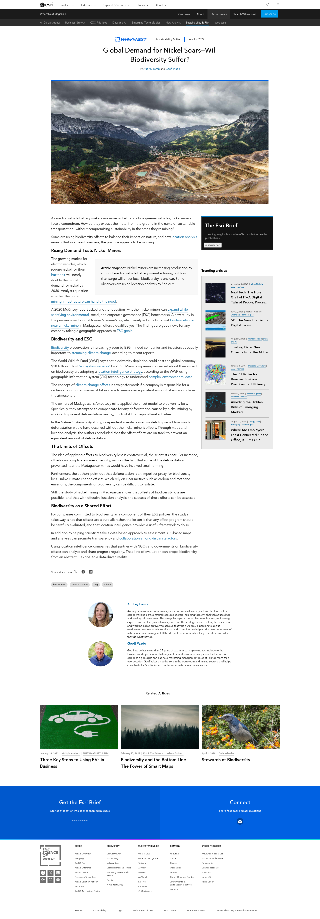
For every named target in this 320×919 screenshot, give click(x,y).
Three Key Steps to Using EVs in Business (72, 763)
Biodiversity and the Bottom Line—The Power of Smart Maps (155, 763)
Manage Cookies (196, 911)
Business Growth (75, 22)
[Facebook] (43, 873)
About (200, 14)
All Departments (50, 22)
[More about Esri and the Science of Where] (50, 856)
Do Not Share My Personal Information (236, 911)
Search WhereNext (245, 14)
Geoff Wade (173, 69)
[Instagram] (51, 880)
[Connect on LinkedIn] (91, 574)
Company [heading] (175, 846)
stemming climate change (91, 353)
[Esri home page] (47, 5)
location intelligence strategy (120, 372)
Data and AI (119, 22)
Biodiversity (60, 347)
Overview (184, 14)
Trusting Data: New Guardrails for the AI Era (249, 350)
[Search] (268, 4)
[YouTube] (58, 880)
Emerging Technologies (146, 22)
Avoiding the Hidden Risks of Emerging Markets (247, 407)
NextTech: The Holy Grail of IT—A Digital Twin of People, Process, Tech (249, 297)
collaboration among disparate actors (148, 538)
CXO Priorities (98, 22)
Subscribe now (212, 245)
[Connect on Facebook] (84, 574)
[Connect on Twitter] (76, 574)
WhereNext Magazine (53, 14)
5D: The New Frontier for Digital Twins (250, 323)
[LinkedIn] (58, 873)
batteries (58, 275)
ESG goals (124, 331)
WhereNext (131, 39)
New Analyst (173, 22)
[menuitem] (88, 854)
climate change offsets (93, 385)
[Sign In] (278, 5)
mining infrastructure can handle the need (83, 301)
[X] (51, 873)
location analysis (184, 237)
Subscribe (270, 14)
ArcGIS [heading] (78, 846)
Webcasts (220, 22)
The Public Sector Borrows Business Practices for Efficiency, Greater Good (248, 379)
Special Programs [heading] (211, 846)
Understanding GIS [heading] (148, 846)
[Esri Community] (43, 880)
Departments (219, 14)
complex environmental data (170, 377)
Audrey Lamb (152, 69)
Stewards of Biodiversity (226, 760)
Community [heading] (113, 846)
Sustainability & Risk (197, 22)
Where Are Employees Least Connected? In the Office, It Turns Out (249, 435)
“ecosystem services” (94, 366)
